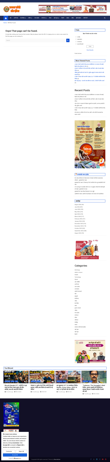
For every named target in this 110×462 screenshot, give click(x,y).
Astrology (77, 270)
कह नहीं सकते (80, 44)
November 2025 (79, 226)
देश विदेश (22, 18)
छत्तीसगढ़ (77, 298)
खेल (75, 293)
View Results (90, 50)
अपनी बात (16, 18)
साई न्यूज (56, 18)
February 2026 (78, 219)
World (76, 279)
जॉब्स (72, 18)
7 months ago (87, 393)
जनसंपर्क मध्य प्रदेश (83, 174)
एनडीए (78, 37)
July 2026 (77, 207)
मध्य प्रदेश (36, 18)
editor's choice (78, 272)
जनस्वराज (79, 41)
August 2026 (78, 204)
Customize (9, 451)
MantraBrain (57, 459)
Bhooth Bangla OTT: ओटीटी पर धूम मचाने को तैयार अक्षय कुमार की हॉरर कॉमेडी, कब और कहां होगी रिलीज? (16, 387)
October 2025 (78, 228)
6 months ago (61, 391)
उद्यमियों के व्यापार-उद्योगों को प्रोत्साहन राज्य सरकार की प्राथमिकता (89, 193)
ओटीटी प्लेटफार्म (78, 291)
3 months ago (9, 391)
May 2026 (77, 211)
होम (10, 18)
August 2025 (78, 233)
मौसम (50, 18)
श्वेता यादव (69, 391)
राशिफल (76, 320)
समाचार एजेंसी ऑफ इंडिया (80, 327)
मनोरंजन (43, 18)
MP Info (78, 18)
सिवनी (62, 18)
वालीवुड (76, 322)
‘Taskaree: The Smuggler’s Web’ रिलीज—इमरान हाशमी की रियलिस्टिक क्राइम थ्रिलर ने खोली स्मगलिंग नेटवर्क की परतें (94, 388)
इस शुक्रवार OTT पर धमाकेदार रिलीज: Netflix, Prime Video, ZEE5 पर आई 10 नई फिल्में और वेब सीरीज (67, 387)
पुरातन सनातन (78, 308)
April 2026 (77, 214)
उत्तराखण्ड (77, 289)
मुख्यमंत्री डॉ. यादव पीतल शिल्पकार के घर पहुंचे (84, 191)
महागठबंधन (79, 39)
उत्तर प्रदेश (77, 286)
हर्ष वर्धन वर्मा (43, 391)
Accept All (15, 455)
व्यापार (67, 18)
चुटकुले (76, 296)
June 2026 (77, 209)
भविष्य (29, 18)
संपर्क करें (85, 18)
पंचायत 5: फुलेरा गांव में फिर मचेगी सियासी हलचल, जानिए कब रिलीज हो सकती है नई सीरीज (42, 387)
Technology (78, 277)
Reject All (21, 451)
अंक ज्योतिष (77, 282)
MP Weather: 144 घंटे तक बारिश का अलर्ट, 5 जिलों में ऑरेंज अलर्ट (89, 80)
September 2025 (79, 230)
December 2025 (79, 223)
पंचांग (76, 305)
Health (76, 274)
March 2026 (78, 216)
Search (67, 40)
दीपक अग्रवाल (18, 391)
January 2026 (78, 221)
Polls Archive (78, 53)
